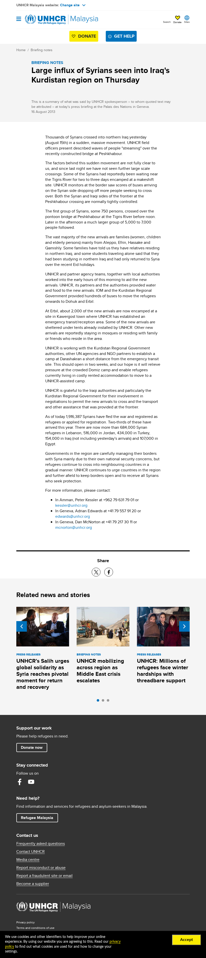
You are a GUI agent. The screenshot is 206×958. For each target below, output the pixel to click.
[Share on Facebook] (108, 572)
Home (21, 49)
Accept (186, 940)
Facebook (19, 782)
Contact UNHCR (30, 851)
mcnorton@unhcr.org (73, 527)
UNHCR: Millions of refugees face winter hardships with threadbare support (162, 671)
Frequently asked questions (40, 843)
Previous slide (21, 626)
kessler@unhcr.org (71, 505)
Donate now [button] (31, 747)
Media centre (27, 859)
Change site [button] (70, 5)
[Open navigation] (18, 19)
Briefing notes (42, 49)
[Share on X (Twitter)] (96, 572)
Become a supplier (32, 884)
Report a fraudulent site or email (44, 875)
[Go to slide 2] (104, 701)
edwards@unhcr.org (72, 516)
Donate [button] (177, 22)
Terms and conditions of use (35, 928)
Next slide (184, 626)
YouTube (31, 782)
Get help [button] (125, 36)
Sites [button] (187, 22)
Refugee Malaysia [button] (39, 818)
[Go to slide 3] (109, 701)
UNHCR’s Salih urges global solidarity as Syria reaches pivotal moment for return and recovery (42, 674)
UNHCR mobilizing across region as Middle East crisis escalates (100, 671)
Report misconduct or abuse (41, 867)
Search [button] (167, 22)
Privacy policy (25, 922)
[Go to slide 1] (99, 701)
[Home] (42, 20)
